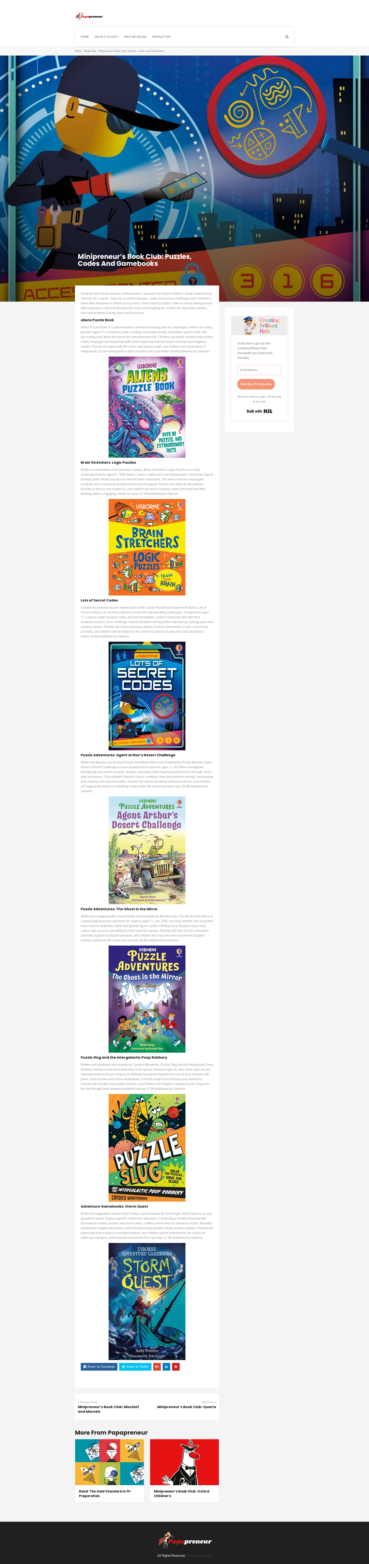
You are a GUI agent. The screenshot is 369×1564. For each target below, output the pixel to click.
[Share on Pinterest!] (176, 1367)
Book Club (90, 51)
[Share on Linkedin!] (166, 1367)
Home (78, 51)
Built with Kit (259, 411)
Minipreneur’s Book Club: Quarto (186, 1406)
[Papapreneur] (89, 16)
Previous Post (88, 1402)
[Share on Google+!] (157, 1367)
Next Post (208, 1402)
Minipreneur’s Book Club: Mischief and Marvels (108, 1409)
